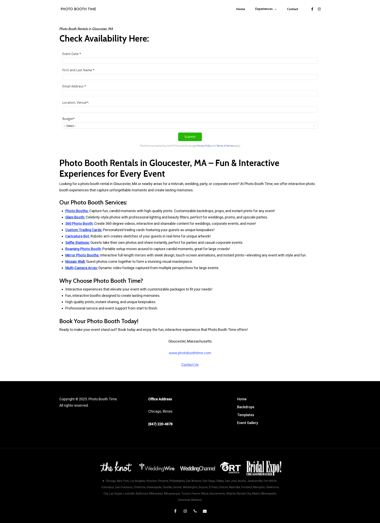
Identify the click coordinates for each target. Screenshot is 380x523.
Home (242, 399)
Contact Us (190, 365)
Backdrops (245, 407)
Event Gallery (247, 423)
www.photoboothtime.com (190, 353)
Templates (245, 415)
